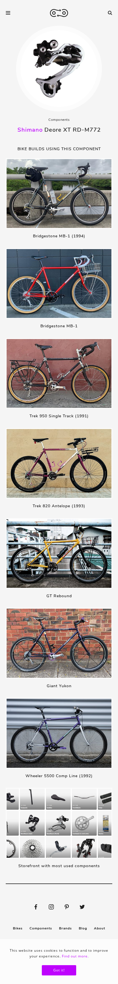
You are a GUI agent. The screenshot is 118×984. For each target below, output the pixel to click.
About (99, 928)
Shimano (30, 130)
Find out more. (75, 956)
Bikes (18, 928)
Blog (83, 928)
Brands (65, 928)
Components (59, 119)
